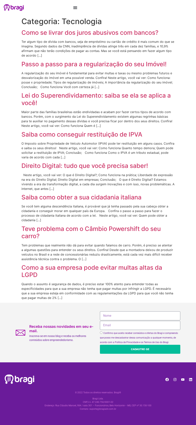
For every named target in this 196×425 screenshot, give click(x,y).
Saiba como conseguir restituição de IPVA (81, 134)
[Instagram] (175, 379)
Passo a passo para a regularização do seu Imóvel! (94, 64)
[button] (75, 7)
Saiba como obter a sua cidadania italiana (81, 197)
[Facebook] (167, 379)
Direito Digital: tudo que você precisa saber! (84, 165)
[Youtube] (182, 379)
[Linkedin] (190, 379)
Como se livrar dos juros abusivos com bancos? (89, 32)
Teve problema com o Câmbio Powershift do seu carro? (91, 232)
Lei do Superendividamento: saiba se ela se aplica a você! (96, 99)
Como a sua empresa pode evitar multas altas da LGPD (91, 271)
